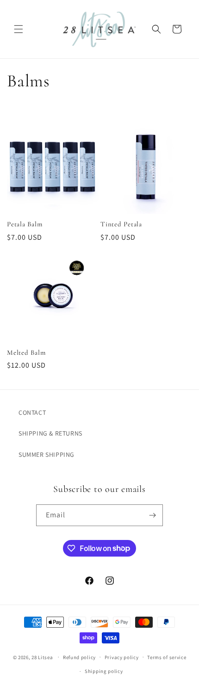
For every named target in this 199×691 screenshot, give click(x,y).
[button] (18, 29)
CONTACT (32, 412)
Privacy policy (122, 657)
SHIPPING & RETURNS (50, 433)
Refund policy (79, 657)
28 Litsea (42, 657)
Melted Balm (26, 352)
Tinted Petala (121, 224)
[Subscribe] (152, 515)
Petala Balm (24, 224)
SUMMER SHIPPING (47, 454)
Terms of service (166, 657)
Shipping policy (104, 671)
